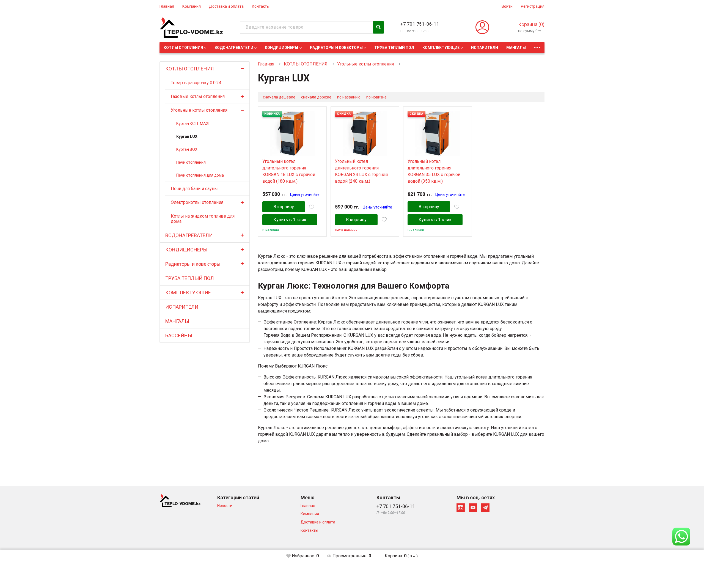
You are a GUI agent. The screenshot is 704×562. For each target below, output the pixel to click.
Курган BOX (186, 149)
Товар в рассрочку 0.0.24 (196, 82)
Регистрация (532, 6)
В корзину (283, 206)
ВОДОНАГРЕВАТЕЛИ (234, 47)
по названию (349, 97)
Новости (224, 505)
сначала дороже (316, 97)
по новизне (376, 97)
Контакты (261, 6)
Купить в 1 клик (289, 219)
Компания (191, 6)
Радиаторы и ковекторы (336, 47)
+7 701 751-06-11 (419, 24)
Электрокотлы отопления (197, 202)
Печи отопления (191, 162)
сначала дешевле (279, 97)
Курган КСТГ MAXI (192, 123)
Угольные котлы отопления (199, 110)
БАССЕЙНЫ (178, 335)
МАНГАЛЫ (516, 47)
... (537, 46)
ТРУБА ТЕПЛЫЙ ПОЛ (394, 47)
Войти (507, 6)
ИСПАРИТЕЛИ (484, 47)
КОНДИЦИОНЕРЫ (281, 47)
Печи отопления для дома (200, 175)
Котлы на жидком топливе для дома (203, 218)
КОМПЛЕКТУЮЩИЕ (441, 47)
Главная (167, 6)
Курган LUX (186, 136)
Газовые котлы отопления (198, 96)
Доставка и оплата (226, 6)
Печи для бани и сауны (194, 188)
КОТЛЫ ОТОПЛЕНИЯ (183, 47)
